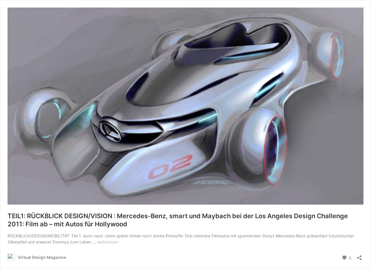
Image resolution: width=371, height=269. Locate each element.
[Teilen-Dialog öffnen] (359, 255)
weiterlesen (108, 241)
